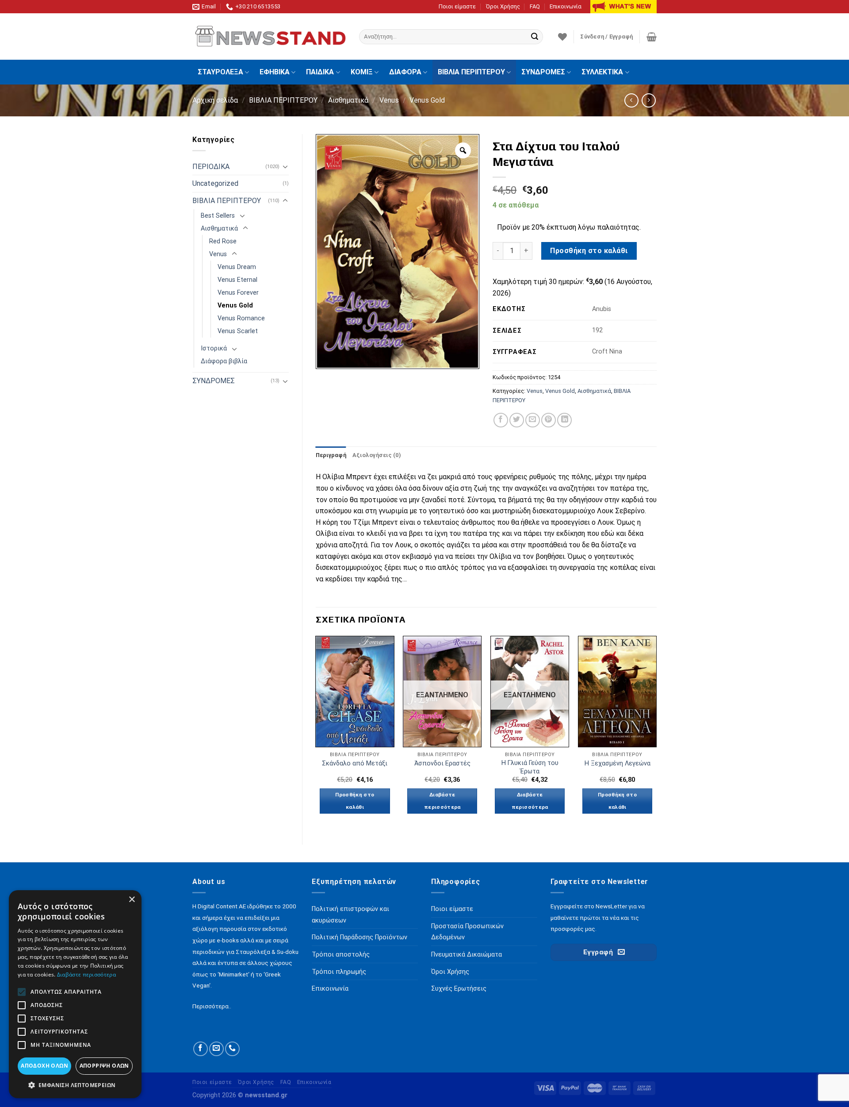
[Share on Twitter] (516, 420)
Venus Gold (427, 100)
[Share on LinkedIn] (564, 420)
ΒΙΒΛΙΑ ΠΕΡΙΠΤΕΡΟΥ (471, 72)
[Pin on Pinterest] (548, 420)
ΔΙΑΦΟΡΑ (405, 72)
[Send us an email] (216, 1049)
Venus (389, 100)
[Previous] (316, 732)
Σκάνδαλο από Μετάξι (354, 763)
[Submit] (534, 36)
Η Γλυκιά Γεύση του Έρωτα (529, 767)
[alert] (75, 994)
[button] (75, 1084)
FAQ (535, 6)
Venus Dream (237, 267)
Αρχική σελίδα (215, 100)
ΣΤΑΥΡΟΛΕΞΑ (220, 72)
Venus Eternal (237, 280)
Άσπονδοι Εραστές (442, 763)
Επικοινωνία (565, 6)
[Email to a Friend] (532, 420)
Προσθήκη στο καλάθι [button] (354, 801)
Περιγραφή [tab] (331, 455)
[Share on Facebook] (500, 420)
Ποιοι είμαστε (457, 6)
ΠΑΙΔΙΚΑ (320, 72)
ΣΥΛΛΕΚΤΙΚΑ (602, 72)
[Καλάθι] (651, 36)
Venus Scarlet (238, 331)
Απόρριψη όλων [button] (104, 1065)
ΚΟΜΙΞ (362, 72)
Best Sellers (218, 215)
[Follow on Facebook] (200, 1049)
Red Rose (223, 241)
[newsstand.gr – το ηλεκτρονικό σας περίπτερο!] (269, 36)
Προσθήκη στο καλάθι (588, 250)
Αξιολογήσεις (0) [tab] (376, 455)
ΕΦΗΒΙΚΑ (275, 72)
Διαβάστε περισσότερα (442, 801)
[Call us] (232, 1049)
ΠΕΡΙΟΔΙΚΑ (210, 166)
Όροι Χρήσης (503, 6)
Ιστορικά (214, 348)
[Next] (656, 732)
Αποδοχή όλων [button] (44, 1065)
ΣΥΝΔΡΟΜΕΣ (543, 72)
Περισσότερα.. (211, 1006)
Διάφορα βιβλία (224, 361)
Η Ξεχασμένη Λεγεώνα (617, 763)
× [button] (131, 899)
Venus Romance (241, 318)
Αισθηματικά (348, 100)
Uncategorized (215, 183)
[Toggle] (285, 166)
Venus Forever (238, 292)
